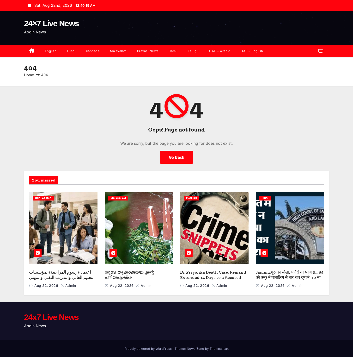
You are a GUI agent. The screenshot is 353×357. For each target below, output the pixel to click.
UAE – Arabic (219, 51)
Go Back (176, 157)
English (51, 51)
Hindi (71, 51)
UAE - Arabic (43, 198)
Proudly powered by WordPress (148, 349)
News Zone (195, 349)
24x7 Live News (51, 317)
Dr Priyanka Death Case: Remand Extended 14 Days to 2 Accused (213, 274)
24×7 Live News (51, 23)
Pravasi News (148, 51)
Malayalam (118, 51)
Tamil (173, 51)
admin (70, 285)
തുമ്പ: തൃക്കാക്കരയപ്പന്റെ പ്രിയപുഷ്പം (129, 274)
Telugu (193, 51)
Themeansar (219, 349)
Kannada (93, 51)
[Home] (32, 51)
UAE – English (252, 51)
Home (29, 75)
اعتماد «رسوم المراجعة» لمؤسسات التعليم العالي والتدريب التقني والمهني (62, 274)
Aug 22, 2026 (46, 285)
